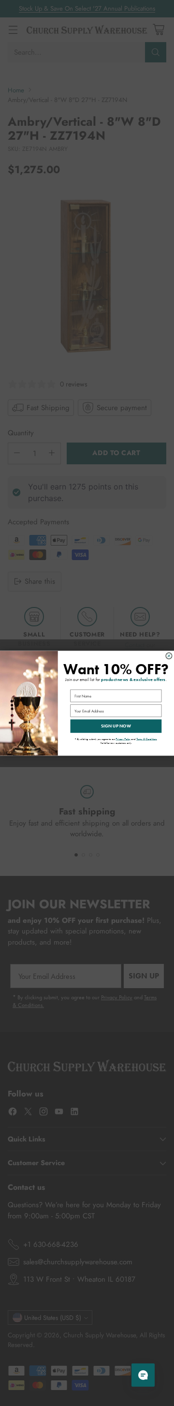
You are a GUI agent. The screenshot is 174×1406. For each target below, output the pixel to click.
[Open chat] (143, 1375)
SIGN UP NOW (116, 726)
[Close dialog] (169, 655)
